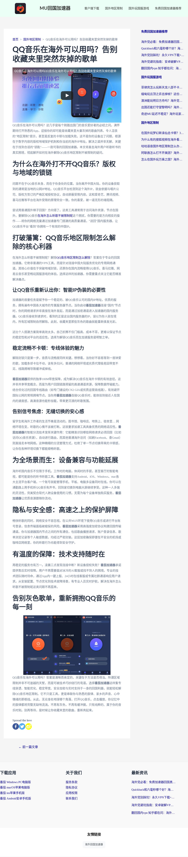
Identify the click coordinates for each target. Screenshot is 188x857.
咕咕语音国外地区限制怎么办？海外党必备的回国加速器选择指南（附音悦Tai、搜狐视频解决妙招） (162, 146)
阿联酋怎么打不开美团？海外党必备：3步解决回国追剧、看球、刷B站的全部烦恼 (162, 152)
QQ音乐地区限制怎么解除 (73, 257)
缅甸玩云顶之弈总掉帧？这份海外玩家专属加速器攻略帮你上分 (162, 94)
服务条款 (71, 782)
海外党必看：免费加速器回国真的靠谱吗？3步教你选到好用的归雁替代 (162, 41)
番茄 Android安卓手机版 (15, 798)
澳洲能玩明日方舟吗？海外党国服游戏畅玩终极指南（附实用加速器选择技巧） (162, 100)
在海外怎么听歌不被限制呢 (55, 215)
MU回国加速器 (55, 8)
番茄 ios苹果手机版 (12, 793)
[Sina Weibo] (28, 726)
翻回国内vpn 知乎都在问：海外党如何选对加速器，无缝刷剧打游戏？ (162, 68)
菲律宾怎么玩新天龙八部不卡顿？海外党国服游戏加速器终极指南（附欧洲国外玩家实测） (162, 87)
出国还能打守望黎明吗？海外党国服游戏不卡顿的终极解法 (162, 107)
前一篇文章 (28, 747)
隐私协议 (71, 787)
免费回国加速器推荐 (168, 8)
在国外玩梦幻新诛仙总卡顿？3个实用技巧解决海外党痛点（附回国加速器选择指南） (162, 133)
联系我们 (71, 798)
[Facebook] (15, 726)
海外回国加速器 (94, 844)
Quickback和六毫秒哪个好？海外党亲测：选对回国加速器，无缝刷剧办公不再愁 (162, 48)
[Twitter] (22, 726)
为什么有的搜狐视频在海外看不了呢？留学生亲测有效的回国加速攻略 (162, 139)
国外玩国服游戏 (139, 8)
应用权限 (71, 793)
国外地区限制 (114, 8)
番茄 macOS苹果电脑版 (15, 787)
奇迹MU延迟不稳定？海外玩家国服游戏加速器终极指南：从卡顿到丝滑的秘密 (162, 113)
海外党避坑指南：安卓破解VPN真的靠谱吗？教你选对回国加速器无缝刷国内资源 (162, 61)
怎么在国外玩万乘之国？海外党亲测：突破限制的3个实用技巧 (162, 159)
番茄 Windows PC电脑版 (15, 782)
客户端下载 (91, 8)
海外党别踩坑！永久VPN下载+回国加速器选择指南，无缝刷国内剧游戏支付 (162, 55)
